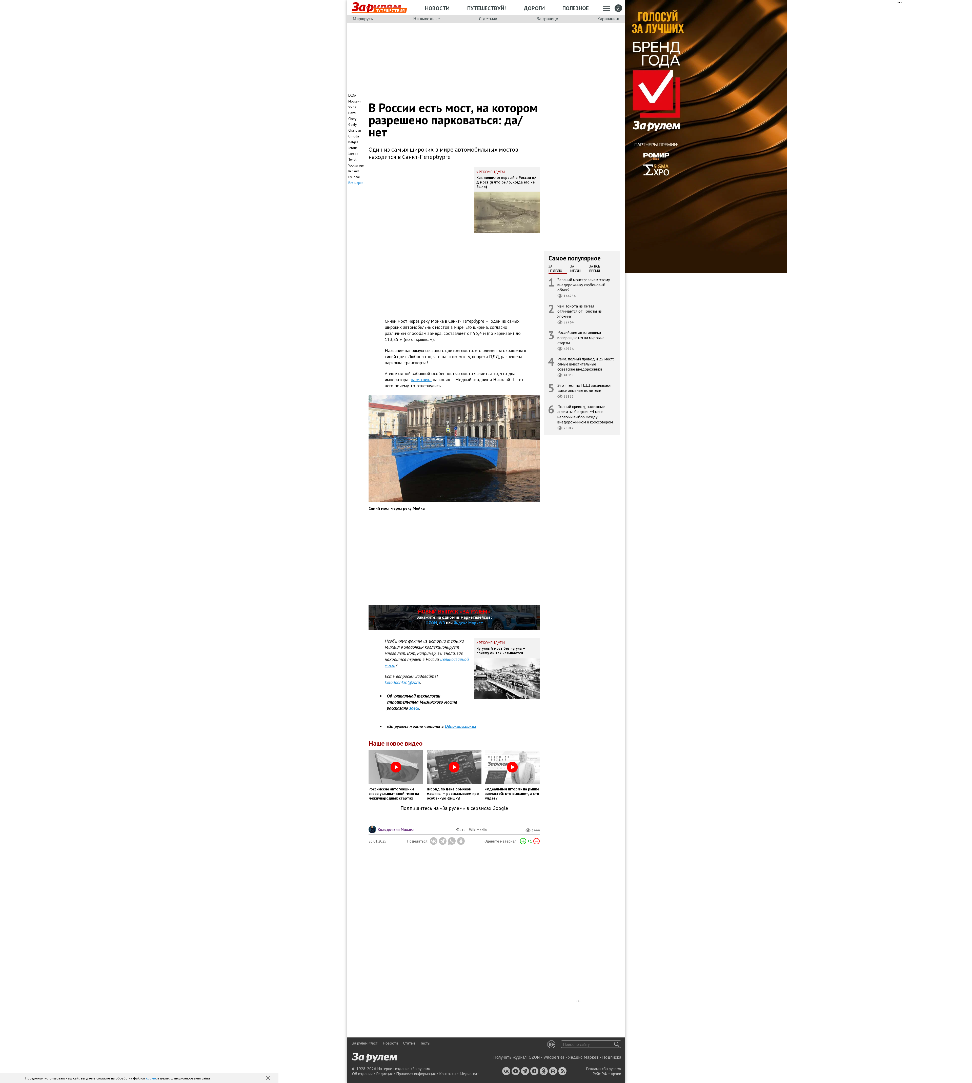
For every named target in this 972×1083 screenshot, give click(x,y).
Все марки (355, 183)
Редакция (384, 1073)
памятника (421, 379)
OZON (431, 623)
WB (442, 623)
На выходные (426, 19)
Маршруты (363, 19)
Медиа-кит (469, 1073)
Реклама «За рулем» (603, 1068)
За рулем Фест (365, 1043)
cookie (151, 1078)
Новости (437, 8)
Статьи (409, 1043)
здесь (414, 708)
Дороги (534, 8)
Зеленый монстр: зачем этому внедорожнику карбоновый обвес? (583, 284)
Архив (616, 1073)
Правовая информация (416, 1073)
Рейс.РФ (600, 1073)
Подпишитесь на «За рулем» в (454, 808)
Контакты (447, 1073)
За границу (547, 19)
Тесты (425, 1043)
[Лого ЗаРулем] (376, 7)
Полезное (575, 8)
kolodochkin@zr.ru (402, 682)
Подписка (611, 1057)
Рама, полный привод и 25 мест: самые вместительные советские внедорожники (585, 363)
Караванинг (608, 19)
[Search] (616, 1044)
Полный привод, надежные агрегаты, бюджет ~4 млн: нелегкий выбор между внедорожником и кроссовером (585, 414)
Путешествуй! (486, 8)
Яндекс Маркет (468, 623)
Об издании (362, 1073)
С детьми (488, 19)
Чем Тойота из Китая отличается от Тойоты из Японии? (579, 311)
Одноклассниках (460, 726)
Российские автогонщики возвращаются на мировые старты (580, 337)
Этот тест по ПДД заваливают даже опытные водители (584, 388)
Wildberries (553, 1057)
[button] (268, 1078)
